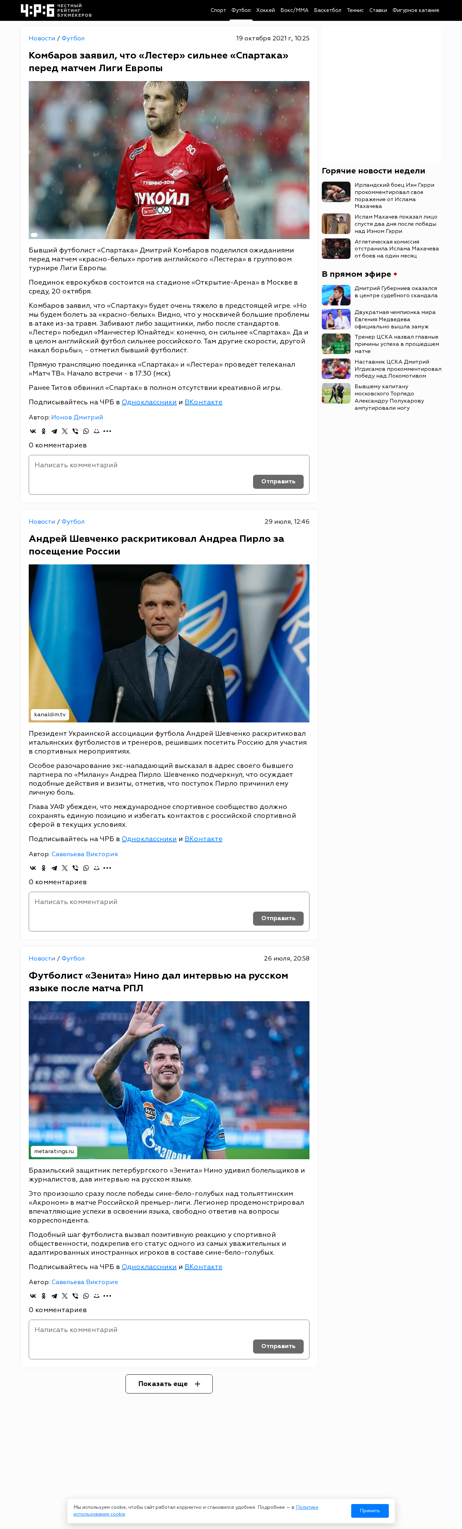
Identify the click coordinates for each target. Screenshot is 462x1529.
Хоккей (265, 10)
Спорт (218, 10)
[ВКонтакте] (33, 431)
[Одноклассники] (43, 431)
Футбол (241, 10)
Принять (370, 1511)
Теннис (355, 10)
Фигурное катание (416, 10)
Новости (43, 38)
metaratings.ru (54, 1151)
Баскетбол (327, 10)
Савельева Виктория (84, 854)
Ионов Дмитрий (77, 417)
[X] (65, 431)
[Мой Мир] (96, 431)
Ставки (378, 10)
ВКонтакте (203, 402)
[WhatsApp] (86, 431)
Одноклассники (149, 402)
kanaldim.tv (50, 714)
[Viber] (75, 431)
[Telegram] (54, 431)
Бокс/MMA (294, 10)
